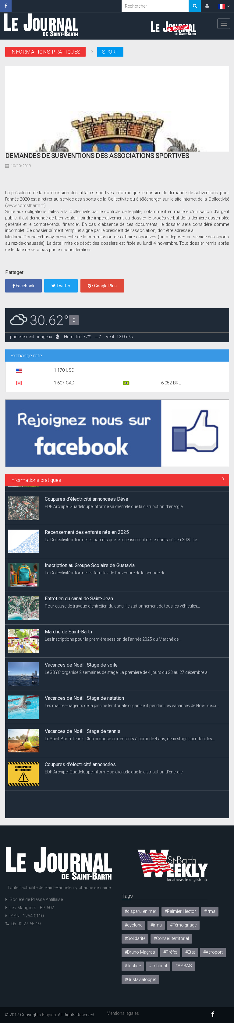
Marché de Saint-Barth (68, 626)
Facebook (24, 285)
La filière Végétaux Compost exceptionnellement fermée (105, 792)
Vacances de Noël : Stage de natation (84, 692)
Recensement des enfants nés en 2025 (87, 527)
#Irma (209, 911)
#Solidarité (135, 938)
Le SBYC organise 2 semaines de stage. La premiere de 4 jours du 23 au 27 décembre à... (127, 666)
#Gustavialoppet (140, 979)
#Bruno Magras (140, 952)
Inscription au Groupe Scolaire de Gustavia (90, 560)
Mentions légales (123, 1013)
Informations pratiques (35, 480)
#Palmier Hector (180, 911)
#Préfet (170, 952)
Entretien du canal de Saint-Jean (79, 593)
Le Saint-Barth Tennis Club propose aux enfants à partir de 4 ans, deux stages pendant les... (130, 733)
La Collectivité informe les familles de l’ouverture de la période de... (106, 567)
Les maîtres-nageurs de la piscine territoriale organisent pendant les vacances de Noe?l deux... (132, 700)
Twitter (62, 285)
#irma (156, 925)
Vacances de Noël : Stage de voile (81, 659)
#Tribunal (158, 966)
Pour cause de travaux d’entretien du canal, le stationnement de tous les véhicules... (122, 600)
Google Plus (105, 285)
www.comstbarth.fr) (26, 205)
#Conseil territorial (171, 938)
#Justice (133, 966)
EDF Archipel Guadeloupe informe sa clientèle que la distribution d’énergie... (115, 501)
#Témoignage (183, 925)
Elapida (49, 1014)
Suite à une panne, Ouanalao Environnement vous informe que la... (107, 799)
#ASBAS (183, 966)
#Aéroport (213, 952)
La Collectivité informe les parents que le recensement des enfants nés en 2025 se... (122, 534)
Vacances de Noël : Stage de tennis (82, 726)
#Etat (190, 952)
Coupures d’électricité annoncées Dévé (86, 493)
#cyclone (133, 925)
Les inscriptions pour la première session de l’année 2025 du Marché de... (113, 633)
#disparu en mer (140, 911)
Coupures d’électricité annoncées (80, 759)
